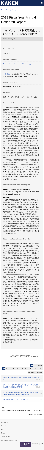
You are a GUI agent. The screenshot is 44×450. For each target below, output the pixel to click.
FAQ (2, 429)
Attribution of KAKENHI (9, 440)
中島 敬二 (6, 74)
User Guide (5, 426)
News (3, 433)
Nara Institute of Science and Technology (17, 64)
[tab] (23, 356)
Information (5, 422)
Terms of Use (5, 436)
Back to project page (9, 10)
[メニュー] (41, 2)
